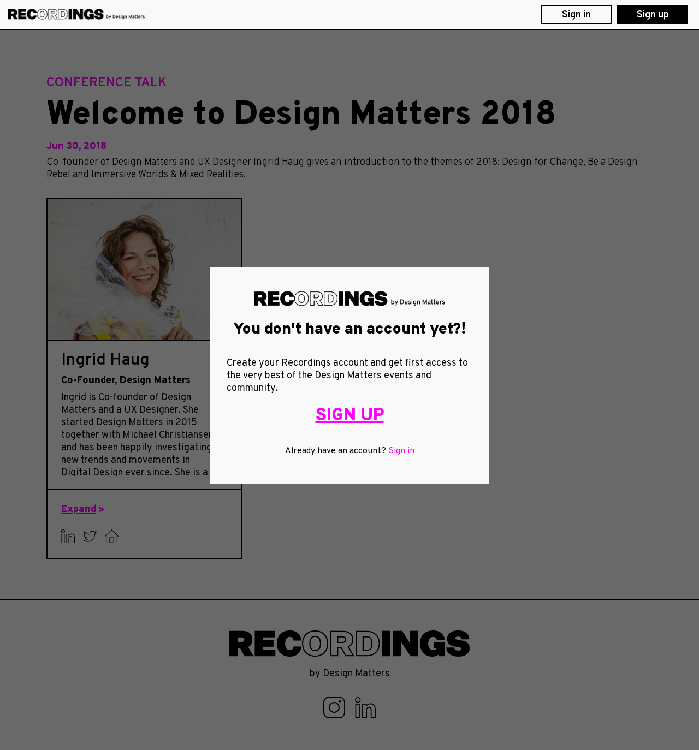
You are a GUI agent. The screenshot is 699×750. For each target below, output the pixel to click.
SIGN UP (350, 415)
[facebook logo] (335, 707)
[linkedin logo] (365, 707)
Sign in (401, 450)
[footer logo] (349, 644)
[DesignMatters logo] (76, 14)
